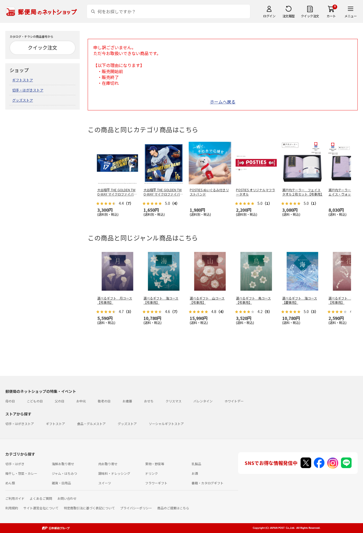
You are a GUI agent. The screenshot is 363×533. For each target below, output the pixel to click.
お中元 (81, 401)
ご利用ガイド (14, 498)
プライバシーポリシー (136, 508)
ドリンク (151, 473)
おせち (149, 401)
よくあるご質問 (41, 498)
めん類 (10, 483)
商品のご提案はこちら (173, 508)
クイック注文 (310, 16)
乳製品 (196, 463)
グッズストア (22, 100)
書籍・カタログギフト (207, 483)
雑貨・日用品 (61, 483)
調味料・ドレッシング (114, 473)
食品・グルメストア (91, 423)
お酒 (195, 473)
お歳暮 (127, 401)
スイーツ (104, 483)
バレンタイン (203, 401)
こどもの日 (35, 401)
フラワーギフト (156, 483)
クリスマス (174, 401)
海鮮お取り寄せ (63, 463)
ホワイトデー (234, 401)
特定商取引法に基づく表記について (89, 508)
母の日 (10, 401)
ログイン (269, 16)
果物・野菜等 (154, 463)
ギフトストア (22, 79)
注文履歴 (288, 16)
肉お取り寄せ (107, 463)
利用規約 (11, 508)
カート (331, 16)
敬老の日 (104, 401)
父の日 (59, 401)
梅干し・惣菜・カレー (21, 473)
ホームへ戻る (222, 101)
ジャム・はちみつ (64, 473)
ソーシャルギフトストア (166, 423)
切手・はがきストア (27, 90)
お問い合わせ (67, 498)
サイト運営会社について (40, 508)
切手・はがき (14, 463)
